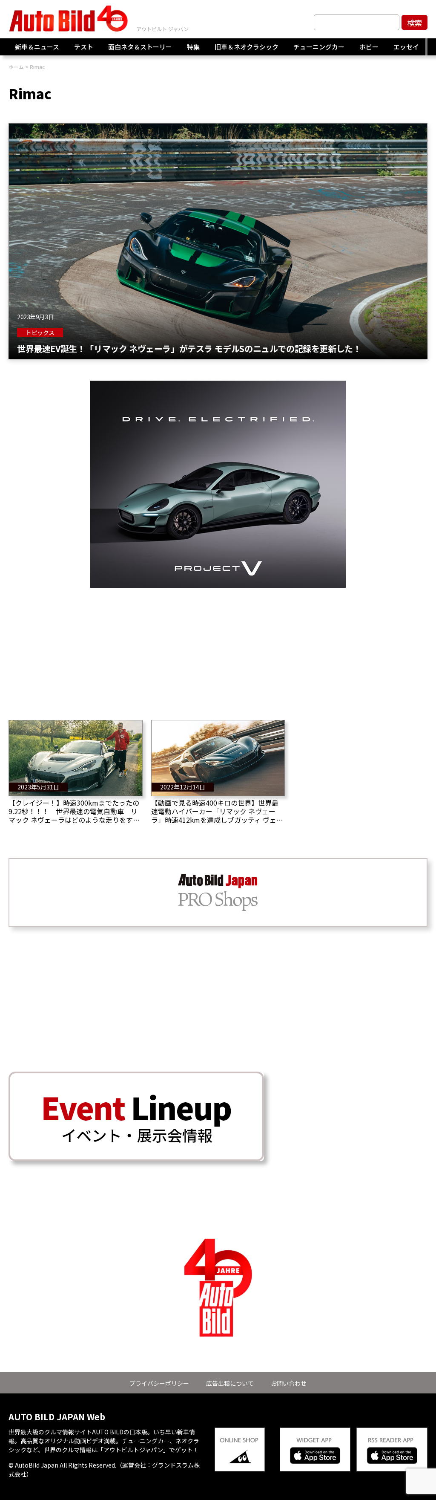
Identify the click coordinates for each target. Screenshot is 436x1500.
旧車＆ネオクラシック (246, 46)
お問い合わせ (289, 1383)
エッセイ (406, 46)
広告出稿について (230, 1383)
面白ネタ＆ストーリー (140, 46)
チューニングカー (318, 46)
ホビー (369, 46)
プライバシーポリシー (159, 1383)
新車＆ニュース (37, 46)
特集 (193, 46)
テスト (83, 46)
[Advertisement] (218, 647)
